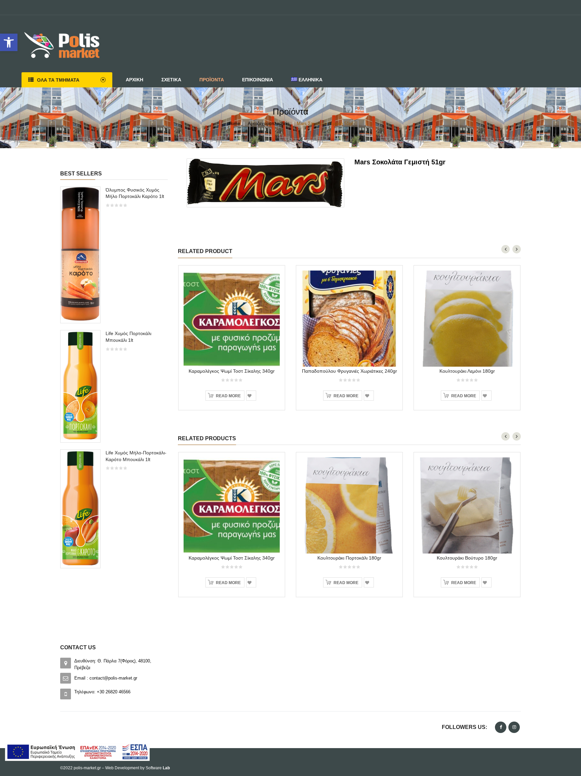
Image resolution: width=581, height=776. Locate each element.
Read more (228, 396)
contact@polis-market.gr (113, 678)
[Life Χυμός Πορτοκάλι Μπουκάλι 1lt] (80, 385)
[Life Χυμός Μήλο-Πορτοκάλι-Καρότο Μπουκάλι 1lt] (80, 508)
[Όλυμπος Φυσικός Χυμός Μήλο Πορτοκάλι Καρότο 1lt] (80, 254)
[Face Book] (500, 727)
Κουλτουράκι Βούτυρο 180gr (467, 558)
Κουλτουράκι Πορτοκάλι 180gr (349, 558)
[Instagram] (514, 727)
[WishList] (251, 396)
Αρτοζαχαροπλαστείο (268, 123)
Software (158, 768)
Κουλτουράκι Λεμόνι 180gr (467, 371)
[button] (8, 42)
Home (234, 123)
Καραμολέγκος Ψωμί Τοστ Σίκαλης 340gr (232, 371)
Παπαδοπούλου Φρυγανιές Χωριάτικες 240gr (349, 371)
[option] (114, 381)
